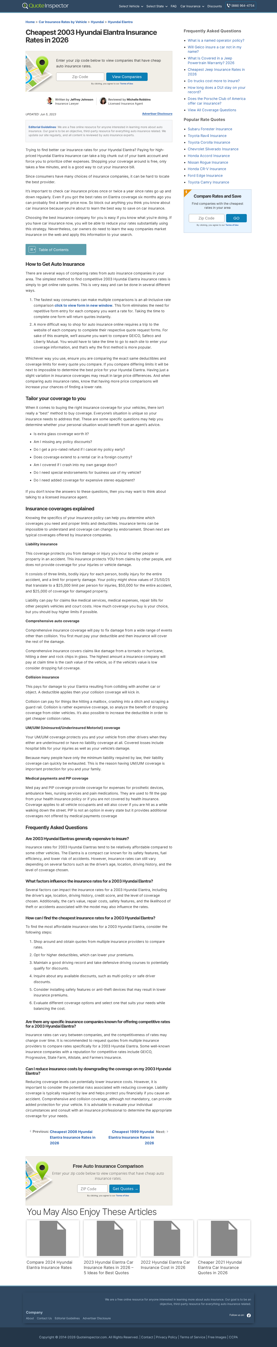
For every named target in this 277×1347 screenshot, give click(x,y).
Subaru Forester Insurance (210, 129)
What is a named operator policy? (216, 40)
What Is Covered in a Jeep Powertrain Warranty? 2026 (211, 60)
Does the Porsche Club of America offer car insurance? (217, 100)
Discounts (214, 6)
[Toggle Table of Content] (56, 249)
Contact (147, 1337)
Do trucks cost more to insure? (214, 81)
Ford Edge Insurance (205, 175)
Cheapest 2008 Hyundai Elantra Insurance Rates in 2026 (73, 1137)
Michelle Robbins (139, 99)
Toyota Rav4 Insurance (207, 136)
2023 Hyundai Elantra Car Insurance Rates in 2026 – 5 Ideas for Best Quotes (108, 1267)
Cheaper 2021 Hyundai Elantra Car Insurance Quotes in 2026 (220, 1267)
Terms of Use (126, 83)
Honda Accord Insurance (209, 156)
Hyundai (97, 22)
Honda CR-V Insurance (207, 169)
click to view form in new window (83, 305)
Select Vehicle (129, 6)
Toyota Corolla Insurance (209, 142)
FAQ (173, 6)
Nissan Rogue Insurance (208, 162)
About (30, 1318)
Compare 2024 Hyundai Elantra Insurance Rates (49, 1265)
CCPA (233, 1337)
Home (30, 22)
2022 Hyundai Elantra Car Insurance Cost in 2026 (165, 1265)
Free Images (217, 1337)
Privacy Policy (166, 1337)
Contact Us (44, 1318)
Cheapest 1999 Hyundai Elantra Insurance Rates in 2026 (131, 1137)
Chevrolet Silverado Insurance (213, 149)
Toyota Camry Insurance (208, 182)
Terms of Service (192, 1337)
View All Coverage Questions (212, 110)
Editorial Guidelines (42, 127)
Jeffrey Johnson (81, 99)
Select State (155, 6)
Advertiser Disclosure (157, 113)
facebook (249, 1315)
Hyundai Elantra (120, 22)
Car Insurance (190, 6)
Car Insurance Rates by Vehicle (63, 22)
